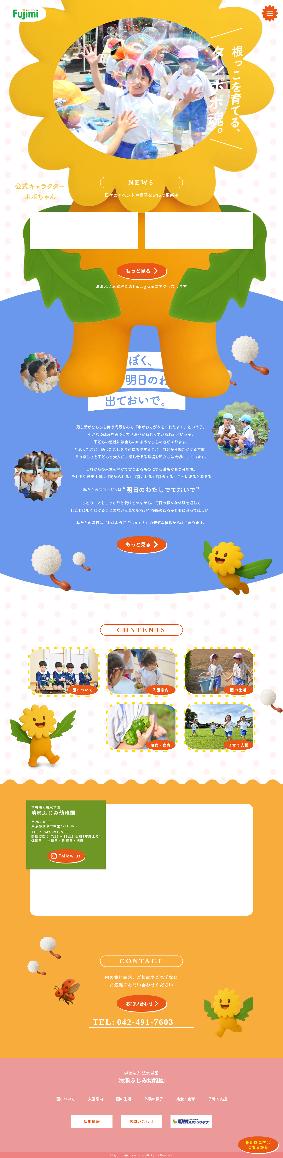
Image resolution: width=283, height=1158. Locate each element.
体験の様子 (153, 1098)
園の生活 (123, 1098)
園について (65, 1098)
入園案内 (95, 1098)
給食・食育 (185, 1098)
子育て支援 (217, 1098)
